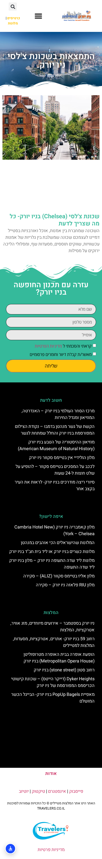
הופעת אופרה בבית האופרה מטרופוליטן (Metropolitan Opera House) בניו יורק (59, 657)
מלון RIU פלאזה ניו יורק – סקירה (65, 585)
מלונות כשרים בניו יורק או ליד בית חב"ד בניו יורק (52, 551)
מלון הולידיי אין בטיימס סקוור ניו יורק (62, 457)
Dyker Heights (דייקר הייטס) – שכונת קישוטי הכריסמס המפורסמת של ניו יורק (53, 682)
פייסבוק (76, 791)
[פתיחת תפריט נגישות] (10, 848)
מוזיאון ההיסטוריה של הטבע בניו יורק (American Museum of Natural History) (56, 445)
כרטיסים (13, 18)
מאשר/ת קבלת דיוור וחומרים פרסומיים (61, 354)
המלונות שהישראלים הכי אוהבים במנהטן (58, 542)
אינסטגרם (57, 791)
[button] (38, 16)
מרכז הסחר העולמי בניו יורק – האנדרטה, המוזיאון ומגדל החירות (58, 414)
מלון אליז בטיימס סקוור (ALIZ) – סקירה (59, 576)
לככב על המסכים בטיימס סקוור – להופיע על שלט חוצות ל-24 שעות (55, 470)
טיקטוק (38, 791)
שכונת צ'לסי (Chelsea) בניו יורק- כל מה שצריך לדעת (55, 220)
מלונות (13, 23)
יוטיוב (24, 791)
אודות (51, 773)
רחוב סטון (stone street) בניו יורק (64, 670)
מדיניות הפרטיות (48, 346)
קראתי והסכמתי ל (63, 346)
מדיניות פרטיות (51, 849)
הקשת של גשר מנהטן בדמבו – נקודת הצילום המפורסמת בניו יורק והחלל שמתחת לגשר (55, 430)
